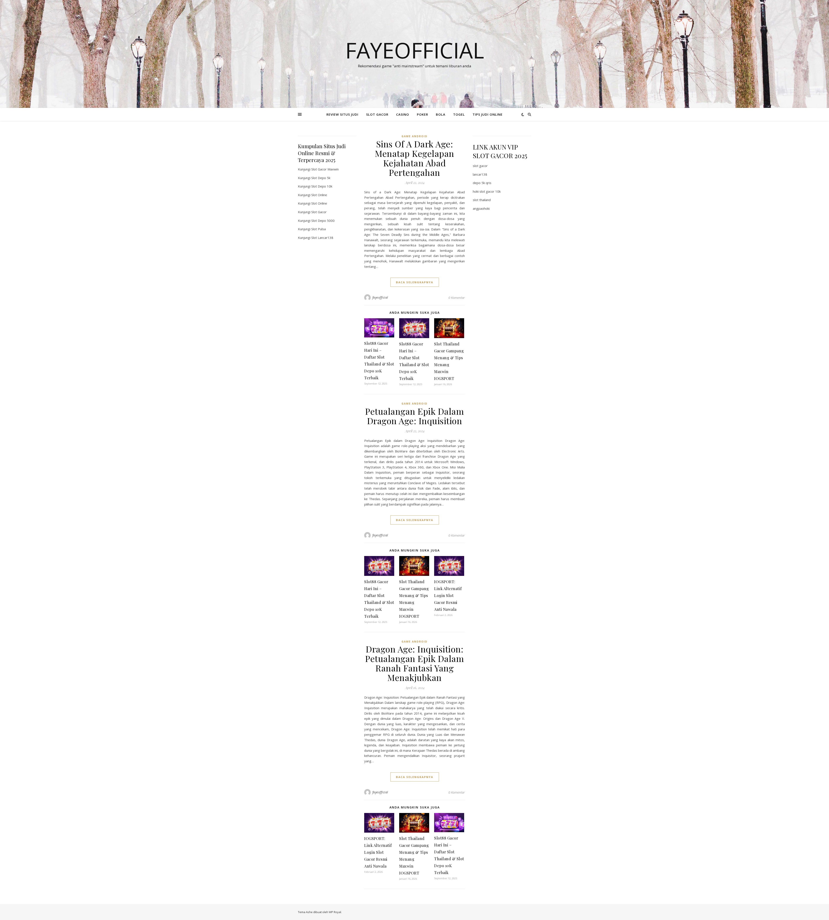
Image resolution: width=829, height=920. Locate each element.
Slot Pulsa (318, 229)
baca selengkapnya (414, 282)
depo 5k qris (482, 183)
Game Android (414, 136)
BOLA (440, 114)
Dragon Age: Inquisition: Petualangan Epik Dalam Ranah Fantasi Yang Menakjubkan (414, 663)
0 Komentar (456, 297)
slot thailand (482, 200)
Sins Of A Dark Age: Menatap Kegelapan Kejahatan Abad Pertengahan (414, 158)
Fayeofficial (414, 50)
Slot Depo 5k (320, 178)
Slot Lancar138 (322, 237)
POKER (422, 114)
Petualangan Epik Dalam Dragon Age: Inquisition (414, 415)
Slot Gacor (319, 212)
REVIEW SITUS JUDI (342, 114)
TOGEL (459, 114)
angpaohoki (481, 208)
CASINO (402, 114)
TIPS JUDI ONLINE (488, 114)
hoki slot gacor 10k (487, 191)
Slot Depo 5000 (323, 220)
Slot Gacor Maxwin (325, 169)
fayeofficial (380, 297)
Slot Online (319, 195)
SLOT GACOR (377, 114)
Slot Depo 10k (321, 186)
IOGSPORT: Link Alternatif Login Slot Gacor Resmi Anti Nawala (448, 595)
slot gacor (480, 166)
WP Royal (335, 912)
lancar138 (480, 174)
